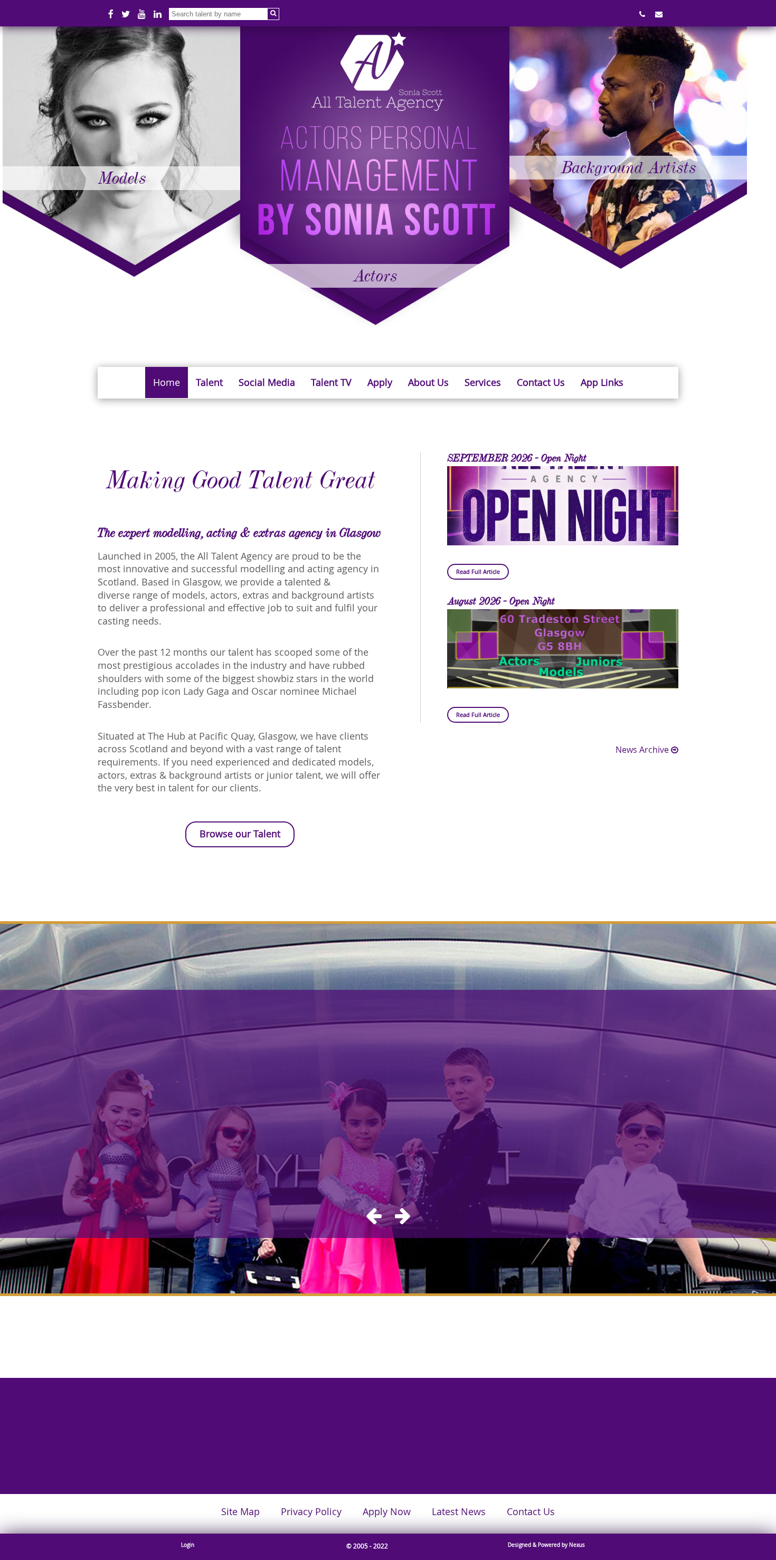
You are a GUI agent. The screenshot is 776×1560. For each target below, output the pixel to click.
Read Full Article (478, 571)
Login (187, 1545)
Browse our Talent (240, 834)
